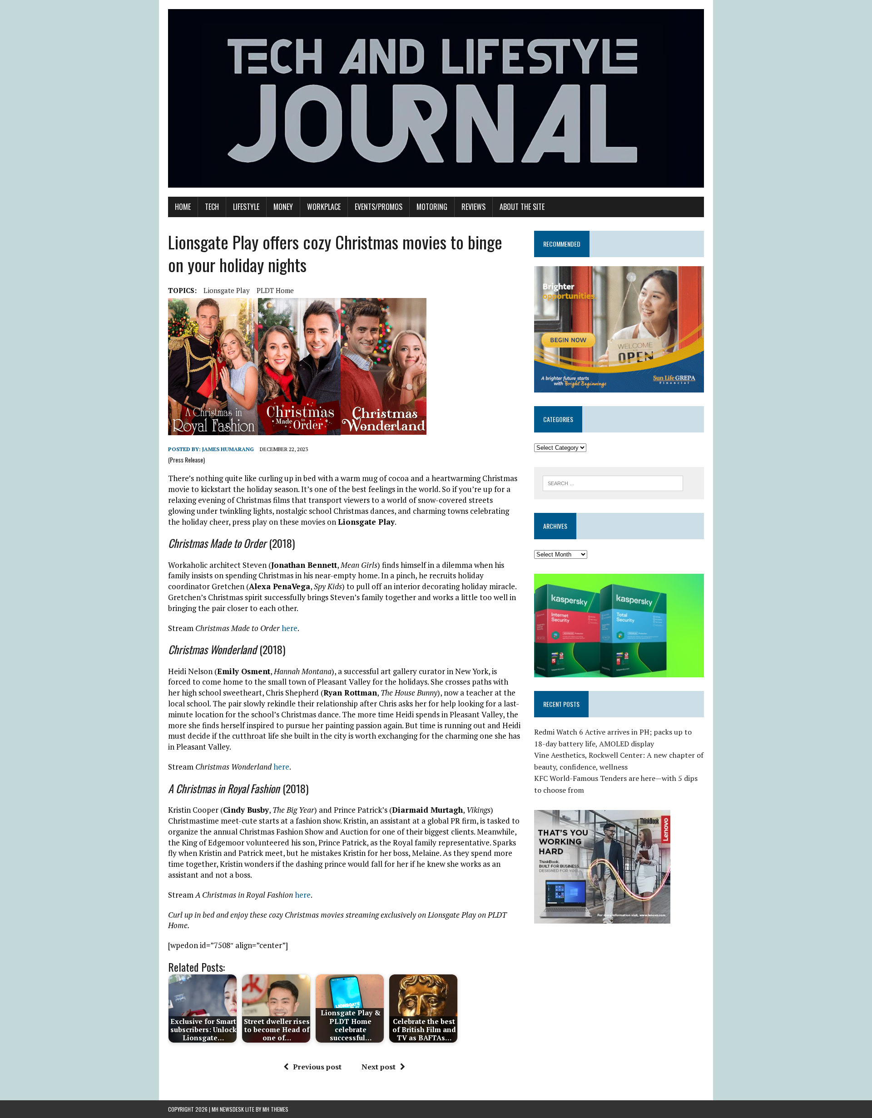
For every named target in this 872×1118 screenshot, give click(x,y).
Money (283, 206)
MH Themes (275, 1109)
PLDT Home (275, 290)
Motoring (431, 206)
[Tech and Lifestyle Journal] (436, 98)
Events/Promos (378, 206)
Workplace (324, 206)
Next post (379, 1067)
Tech (212, 206)
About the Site (522, 206)
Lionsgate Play (226, 290)
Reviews (473, 206)
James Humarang (228, 449)
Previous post (317, 1067)
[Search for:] (613, 482)
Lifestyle (246, 206)
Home (183, 206)
